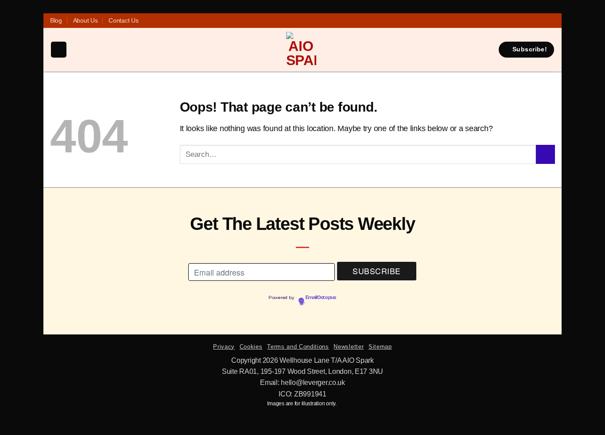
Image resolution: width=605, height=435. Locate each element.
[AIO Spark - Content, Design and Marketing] (301, 49)
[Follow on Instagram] (293, 20)
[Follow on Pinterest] (312, 20)
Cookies (251, 346)
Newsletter (349, 346)
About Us (85, 20)
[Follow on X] (302, 20)
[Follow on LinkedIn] (321, 20)
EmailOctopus (321, 297)
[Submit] (545, 154)
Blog (56, 20)
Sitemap (380, 346)
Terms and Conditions (298, 346)
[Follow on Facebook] (284, 20)
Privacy (224, 346)
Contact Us (123, 20)
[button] (58, 50)
